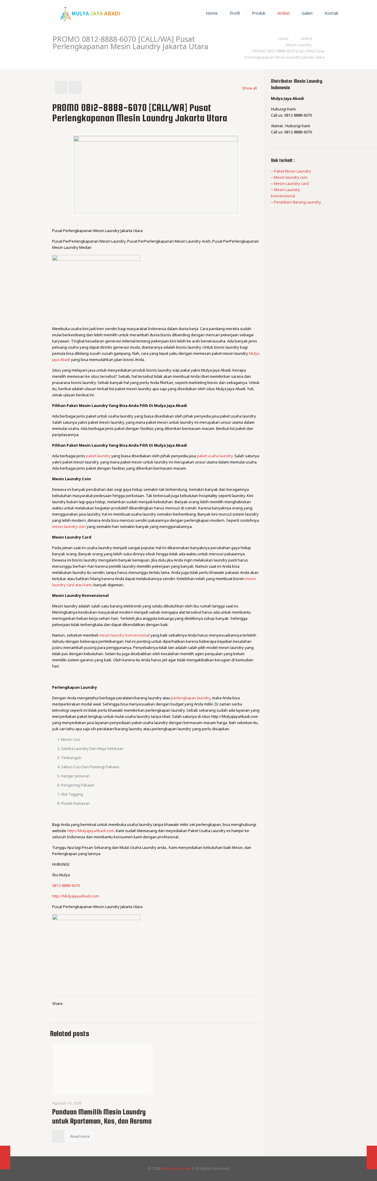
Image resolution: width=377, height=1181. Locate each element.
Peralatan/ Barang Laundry (297, 202)
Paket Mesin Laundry (292, 171)
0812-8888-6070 (66, 885)
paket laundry (98, 455)
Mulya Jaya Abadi (176, 1168)
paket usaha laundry (215, 455)
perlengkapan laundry (190, 697)
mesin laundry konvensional (124, 635)
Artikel (306, 38)
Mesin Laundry (299, 44)
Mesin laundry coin (290, 177)
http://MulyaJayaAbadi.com (90, 830)
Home (283, 38)
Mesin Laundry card (291, 183)
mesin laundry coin (69, 526)
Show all (249, 88)
